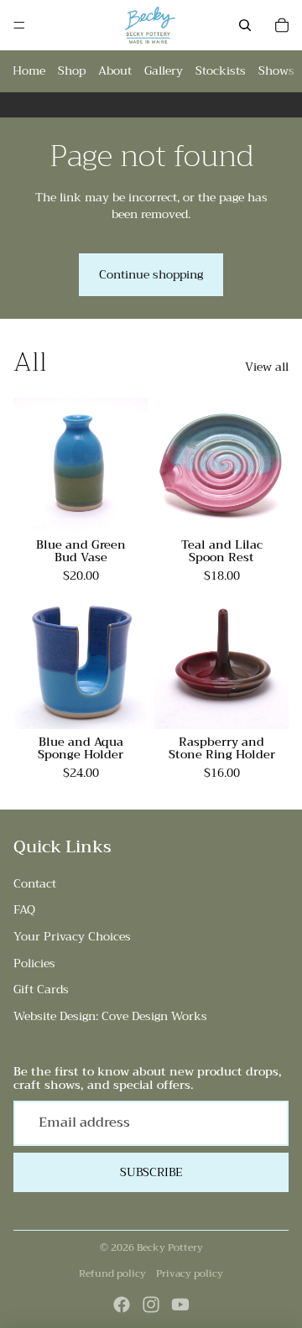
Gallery (163, 70)
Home (29, 70)
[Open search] (244, 25)
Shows (276, 70)
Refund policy (112, 1273)
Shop (72, 70)
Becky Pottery (170, 1247)
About (115, 70)
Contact (34, 883)
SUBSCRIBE (151, 1172)
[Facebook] (122, 1304)
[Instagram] (151, 1304)
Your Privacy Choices (72, 936)
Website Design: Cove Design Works (110, 1016)
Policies (34, 963)
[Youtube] (180, 1304)
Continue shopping (151, 274)
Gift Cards (41, 989)
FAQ (24, 909)
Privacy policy (189, 1273)
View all (267, 367)
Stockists (220, 70)
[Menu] (19, 25)
